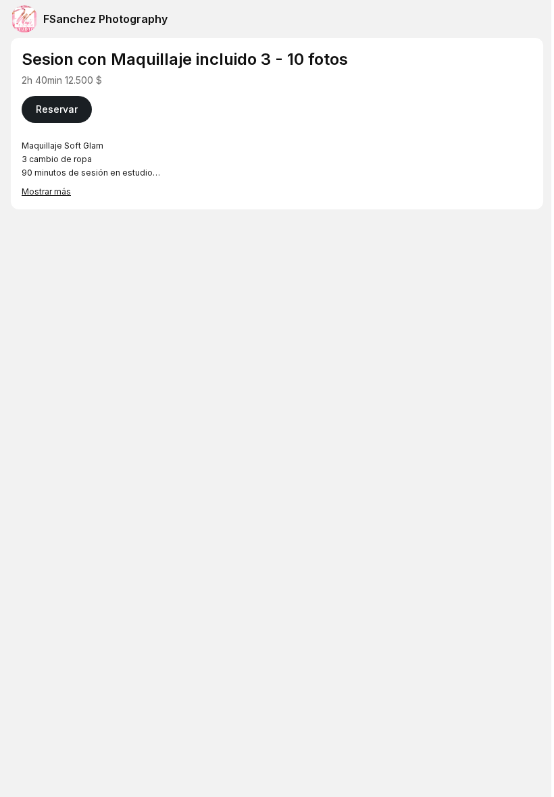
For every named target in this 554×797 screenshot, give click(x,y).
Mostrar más (46, 191)
